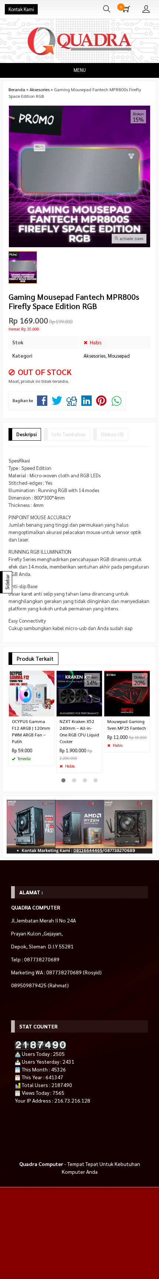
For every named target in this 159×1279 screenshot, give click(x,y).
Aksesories (94, 355)
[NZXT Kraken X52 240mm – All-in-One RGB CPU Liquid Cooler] (79, 693)
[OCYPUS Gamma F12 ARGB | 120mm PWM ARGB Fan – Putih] (31, 693)
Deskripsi (26, 434)
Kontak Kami (21, 9)
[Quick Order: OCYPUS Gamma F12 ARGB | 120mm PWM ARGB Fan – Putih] (50, 710)
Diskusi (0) (112, 434)
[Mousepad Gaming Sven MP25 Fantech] (127, 693)
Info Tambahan (69, 434)
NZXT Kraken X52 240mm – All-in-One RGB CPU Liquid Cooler (79, 731)
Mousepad (119, 355)
